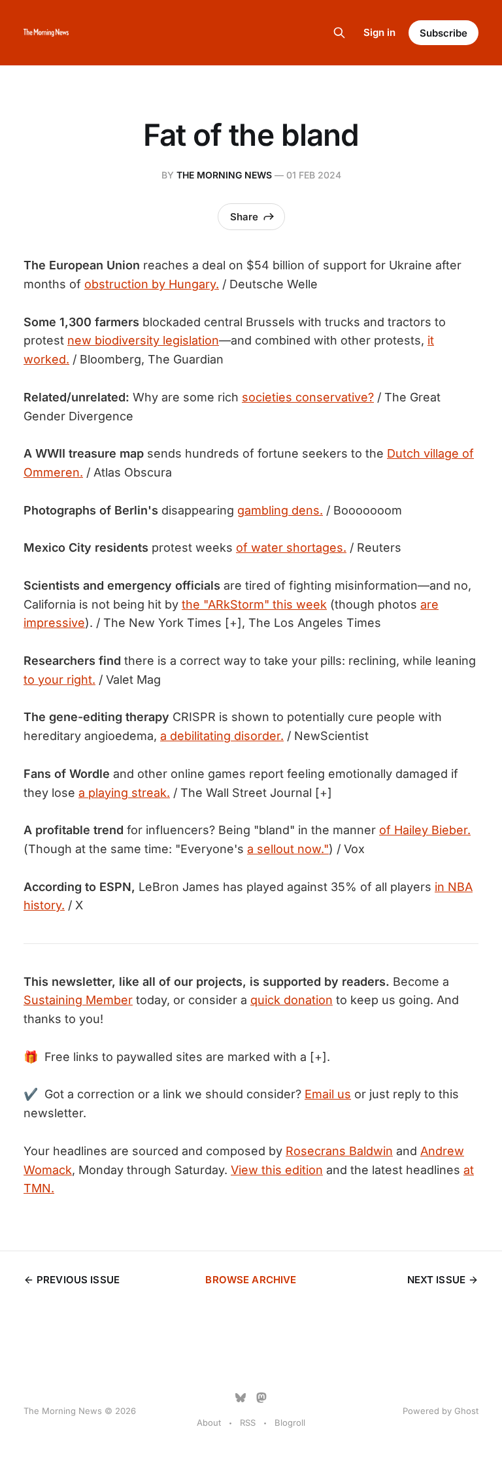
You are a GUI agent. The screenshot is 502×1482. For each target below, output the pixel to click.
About (209, 1422)
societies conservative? (308, 397)
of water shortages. (291, 547)
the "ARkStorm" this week (254, 604)
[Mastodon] (261, 1397)
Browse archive (250, 1279)
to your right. (59, 679)
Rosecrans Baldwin (339, 1151)
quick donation (291, 1000)
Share (244, 217)
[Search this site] (339, 32)
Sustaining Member (78, 1000)
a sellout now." (288, 849)
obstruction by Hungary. (151, 284)
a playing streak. (124, 793)
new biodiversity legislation (143, 340)
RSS (248, 1422)
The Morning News (224, 174)
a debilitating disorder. (222, 736)
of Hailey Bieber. (425, 830)
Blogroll (290, 1422)
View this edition (277, 1170)
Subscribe (443, 33)
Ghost (466, 1411)
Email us (328, 1094)
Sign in (379, 32)
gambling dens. (280, 510)
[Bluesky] (240, 1397)
